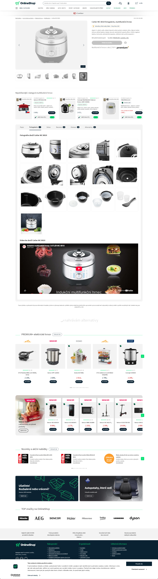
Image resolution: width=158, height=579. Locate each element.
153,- (45, 117)
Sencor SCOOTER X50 (123, 423)
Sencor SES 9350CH (53, 423)
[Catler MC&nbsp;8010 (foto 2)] (55, 161)
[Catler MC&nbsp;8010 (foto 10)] (126, 185)
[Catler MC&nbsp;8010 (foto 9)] (103, 185)
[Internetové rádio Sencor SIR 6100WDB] (140, 410)
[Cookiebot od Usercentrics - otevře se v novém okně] (15, 575)
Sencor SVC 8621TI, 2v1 (106, 423)
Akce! (113, 556)
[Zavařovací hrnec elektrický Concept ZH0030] (130, 356)
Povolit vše (139, 564)
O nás (81, 550)
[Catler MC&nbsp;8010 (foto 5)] (126, 161)
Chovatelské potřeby (96, 8)
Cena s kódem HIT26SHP (127, 110)
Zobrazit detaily (33, 575)
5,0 (51, 98)
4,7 (53, 420)
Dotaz (49, 127)
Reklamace (52, 550)
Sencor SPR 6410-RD (40, 100)
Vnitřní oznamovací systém (119, 550)
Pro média (83, 554)
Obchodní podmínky (54, 548)
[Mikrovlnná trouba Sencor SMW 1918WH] (88, 410)
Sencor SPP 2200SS (53, 373)
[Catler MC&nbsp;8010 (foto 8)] (79, 185)
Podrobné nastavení (138, 569)
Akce (125, 8)
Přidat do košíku (107, 43)
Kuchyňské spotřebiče (28, 18)
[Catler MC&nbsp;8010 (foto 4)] (103, 161)
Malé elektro (18, 18)
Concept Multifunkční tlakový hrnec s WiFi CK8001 (86, 101)
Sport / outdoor (74, 8)
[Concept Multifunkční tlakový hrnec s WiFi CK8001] (67, 108)
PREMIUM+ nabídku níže (121, 38)
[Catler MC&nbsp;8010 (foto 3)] (79, 161)
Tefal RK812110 (125, 100)
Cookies (114, 552)
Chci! (52, 117)
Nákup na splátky (53, 556)
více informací (33, 463)
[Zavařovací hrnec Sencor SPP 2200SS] (53, 356)
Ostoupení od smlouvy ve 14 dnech (58, 554)
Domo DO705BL (79, 373)
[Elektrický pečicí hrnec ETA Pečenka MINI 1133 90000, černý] (27, 356)
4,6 (140, 420)
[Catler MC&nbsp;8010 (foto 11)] (31, 210)
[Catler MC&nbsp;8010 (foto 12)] (55, 210)
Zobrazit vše (57, 334)
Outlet (108, 8)
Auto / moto (62, 8)
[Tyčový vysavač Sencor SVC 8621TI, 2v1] (105, 410)
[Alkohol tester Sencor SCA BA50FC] (70, 410)
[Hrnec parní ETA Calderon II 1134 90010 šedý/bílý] (105, 356)
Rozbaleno (117, 8)
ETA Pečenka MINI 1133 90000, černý (27, 374)
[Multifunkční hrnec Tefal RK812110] (110, 108)
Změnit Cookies (116, 554)
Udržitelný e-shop (85, 557)
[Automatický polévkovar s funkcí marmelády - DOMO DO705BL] (79, 356)
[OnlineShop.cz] (25, 3)
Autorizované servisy (54, 552)
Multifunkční (47, 18)
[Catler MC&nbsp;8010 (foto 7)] (55, 185)
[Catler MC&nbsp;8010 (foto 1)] (31, 161)
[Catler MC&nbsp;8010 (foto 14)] (103, 210)
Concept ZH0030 (131, 373)
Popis (22, 127)
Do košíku (51, 113)
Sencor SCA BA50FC (70, 423)
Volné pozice (83, 552)
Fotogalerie (33, 127)
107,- (88, 117)
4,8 (105, 420)
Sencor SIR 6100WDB (141, 423)
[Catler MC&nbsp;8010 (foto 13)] (79, 210)
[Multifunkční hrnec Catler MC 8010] (19, 76)
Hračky (85, 8)
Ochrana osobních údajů (118, 548)
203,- (132, 117)
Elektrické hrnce (39, 18)
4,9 (79, 370)
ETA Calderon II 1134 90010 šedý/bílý (105, 374)
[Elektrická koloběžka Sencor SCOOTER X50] (123, 410)
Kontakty (82, 548)
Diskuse (73, 127)
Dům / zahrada (50, 8)
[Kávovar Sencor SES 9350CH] (53, 410)
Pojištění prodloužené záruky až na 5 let (59, 557)
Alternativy (88, 127)
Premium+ (132, 8)
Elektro (40, 8)
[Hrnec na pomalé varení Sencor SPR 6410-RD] (23, 108)
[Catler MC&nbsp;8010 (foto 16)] (31, 234)
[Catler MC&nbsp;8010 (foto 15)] (126, 210)
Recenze (59, 127)
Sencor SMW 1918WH (88, 423)
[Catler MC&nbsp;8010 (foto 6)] (31, 185)
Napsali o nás (83, 556)
